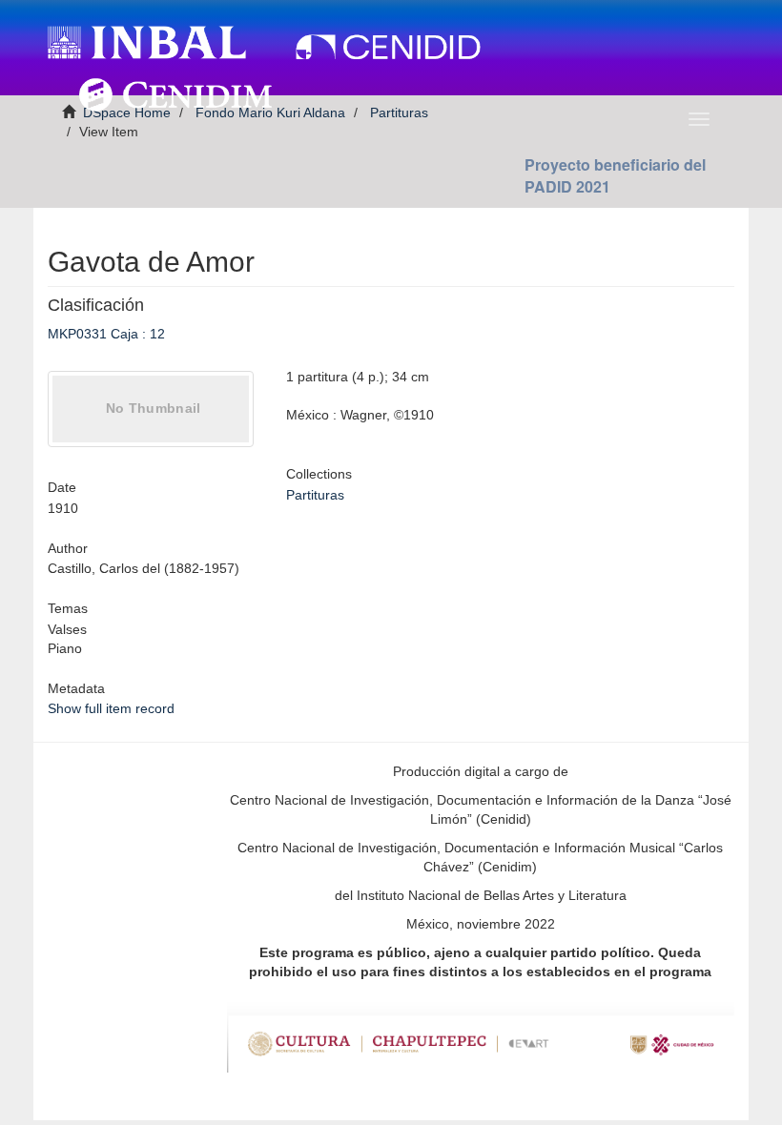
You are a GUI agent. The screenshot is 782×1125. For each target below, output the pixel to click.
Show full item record (111, 708)
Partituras (315, 494)
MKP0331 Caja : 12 (106, 333)
